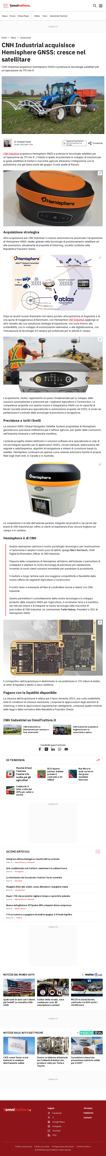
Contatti (88, 1117)
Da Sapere (19, 872)
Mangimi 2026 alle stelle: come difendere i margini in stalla (37, 886)
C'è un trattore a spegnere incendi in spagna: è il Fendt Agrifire (39, 914)
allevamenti (20, 890)
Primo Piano (23, 16)
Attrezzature (20, 909)
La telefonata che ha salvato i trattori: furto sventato (34, 877)
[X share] (46, 749)
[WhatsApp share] (59, 749)
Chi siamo (88, 1108)
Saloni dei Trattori (58, 16)
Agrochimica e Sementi (25, 862)
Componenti (25, 37)
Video (37, 16)
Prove (12, 16)
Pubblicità (88, 1113)
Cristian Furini (24, 141)
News (5, 16)
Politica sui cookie (42, 1147)
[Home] (20, 5)
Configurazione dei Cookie (63, 1147)
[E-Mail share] (66, 749)
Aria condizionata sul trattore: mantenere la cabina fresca (36, 868)
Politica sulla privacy (23, 1147)
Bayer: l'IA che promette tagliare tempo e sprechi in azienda (38, 896)
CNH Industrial (11, 153)
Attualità (18, 881)
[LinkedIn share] (53, 749)
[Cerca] (94, 5)
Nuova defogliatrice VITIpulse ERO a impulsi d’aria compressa (38, 905)
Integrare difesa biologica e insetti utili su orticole (32, 859)
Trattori (19, 918)
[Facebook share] (39, 749)
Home (4, 37)
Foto (45, 16)
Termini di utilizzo (83, 1147)
